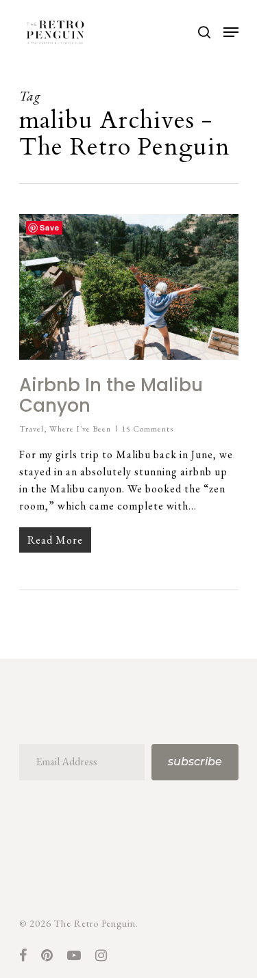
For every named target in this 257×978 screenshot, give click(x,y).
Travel (31, 428)
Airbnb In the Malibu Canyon (111, 395)
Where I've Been (80, 428)
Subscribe (195, 761)
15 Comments (147, 428)
